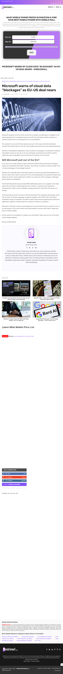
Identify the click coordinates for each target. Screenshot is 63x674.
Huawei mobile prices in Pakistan (24, 640)
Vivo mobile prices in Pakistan (45, 636)
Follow (23, 477)
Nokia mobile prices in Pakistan (25, 638)
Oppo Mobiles (27, 661)
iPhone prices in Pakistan (28, 636)
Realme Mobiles (35, 661)
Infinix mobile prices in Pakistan (44, 638)
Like (24, 473)
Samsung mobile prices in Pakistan (10, 636)
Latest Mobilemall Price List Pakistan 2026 (24, 336)
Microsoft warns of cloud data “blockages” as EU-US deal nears (33, 81)
